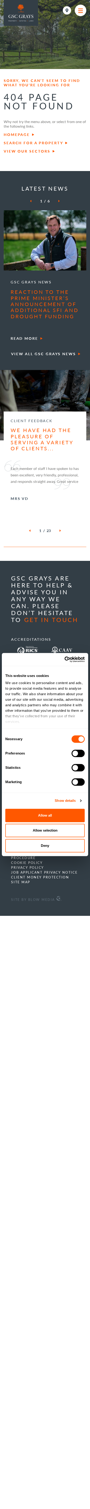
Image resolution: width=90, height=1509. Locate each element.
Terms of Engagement (36, 901)
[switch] (78, 753)
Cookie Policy (27, 921)
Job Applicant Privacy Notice (44, 930)
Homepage (17, 134)
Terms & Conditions (34, 906)
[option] (45, 276)
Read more (24, 338)
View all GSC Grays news (43, 354)
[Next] (56, 201)
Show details (65, 801)
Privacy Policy (27, 925)
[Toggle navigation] (80, 10)
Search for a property (33, 142)
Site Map (20, 940)
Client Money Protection (40, 935)
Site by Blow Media (33, 958)
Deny (45, 846)
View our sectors (27, 151)
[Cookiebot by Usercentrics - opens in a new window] (65, 659)
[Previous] (33, 201)
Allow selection (45, 830)
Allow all (45, 815)
